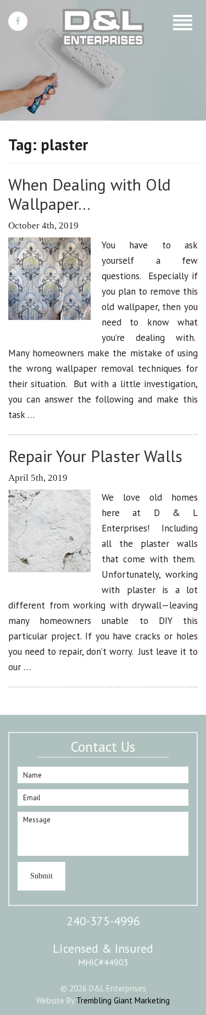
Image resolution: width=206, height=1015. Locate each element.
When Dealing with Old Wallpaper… (89, 193)
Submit (41, 876)
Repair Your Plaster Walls (95, 455)
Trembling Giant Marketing (123, 1000)
